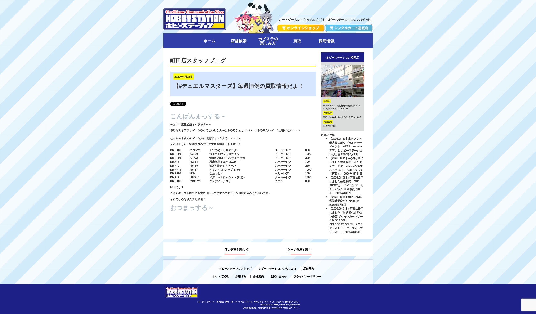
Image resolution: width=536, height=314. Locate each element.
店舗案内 (308, 268)
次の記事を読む (301, 249)
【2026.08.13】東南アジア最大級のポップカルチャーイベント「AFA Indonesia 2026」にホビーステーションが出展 (345, 146)
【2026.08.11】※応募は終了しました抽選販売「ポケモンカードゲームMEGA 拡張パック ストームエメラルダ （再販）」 (346, 165)
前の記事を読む (235, 249)
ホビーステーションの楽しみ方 (277, 268)
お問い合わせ (279, 276)
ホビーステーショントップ (235, 268)
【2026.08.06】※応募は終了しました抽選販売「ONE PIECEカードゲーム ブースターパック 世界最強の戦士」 (346, 185)
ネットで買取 (220, 276)
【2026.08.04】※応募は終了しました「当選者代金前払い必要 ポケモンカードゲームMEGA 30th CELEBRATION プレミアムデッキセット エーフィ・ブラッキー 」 (346, 220)
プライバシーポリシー (307, 276)
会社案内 (258, 276)
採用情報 (240, 276)
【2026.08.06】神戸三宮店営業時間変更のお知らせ (345, 199)
